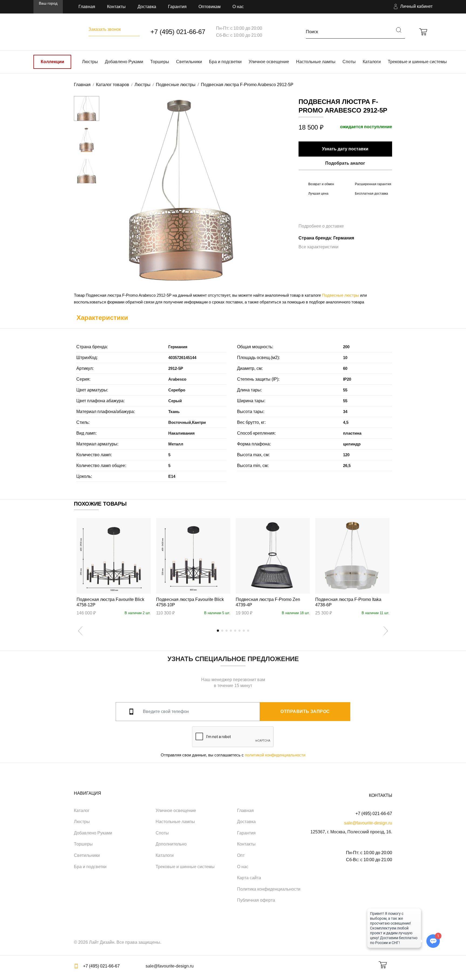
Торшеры (159, 61)
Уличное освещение (269, 61)
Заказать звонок (104, 29)
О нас (238, 6)
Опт (241, 855)
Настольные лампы (315, 61)
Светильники (189, 61)
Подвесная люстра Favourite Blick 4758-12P (110, 602)
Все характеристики (318, 247)
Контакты (116, 6)
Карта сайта (249, 877)
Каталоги (372, 61)
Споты (349, 61)
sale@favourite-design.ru (368, 823)
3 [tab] (226, 631)
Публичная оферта (256, 900)
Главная (86, 6)
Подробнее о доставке (321, 226)
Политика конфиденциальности (268, 889)
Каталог (82, 810)
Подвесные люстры (340, 295)
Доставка (147, 6)
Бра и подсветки (225, 61)
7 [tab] (244, 631)
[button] (412, 7)
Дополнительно (171, 844)
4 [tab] (231, 631)
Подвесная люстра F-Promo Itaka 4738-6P (348, 602)
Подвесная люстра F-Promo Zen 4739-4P (268, 602)
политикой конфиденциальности (275, 755)
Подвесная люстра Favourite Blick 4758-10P (190, 602)
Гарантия (177, 6)
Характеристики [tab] (102, 317)
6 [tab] (239, 631)
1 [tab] (218, 631)
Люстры (90, 61)
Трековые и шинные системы (417, 61)
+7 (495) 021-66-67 (177, 31)
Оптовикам (209, 6)
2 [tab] (222, 631)
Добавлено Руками (124, 61)
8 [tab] (248, 631)
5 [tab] (235, 631)
